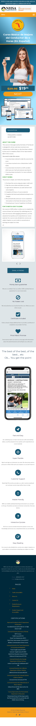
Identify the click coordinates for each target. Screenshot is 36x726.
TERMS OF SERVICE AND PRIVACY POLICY (18, 712)
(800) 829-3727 (20, 577)
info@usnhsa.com (19, 579)
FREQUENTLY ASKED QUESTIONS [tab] (15, 136)
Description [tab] (12, 130)
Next (18, 94)
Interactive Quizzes (18, 522)
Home (13, 588)
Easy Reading (18, 543)
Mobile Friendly (18, 500)
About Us (14, 596)
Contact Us (15, 600)
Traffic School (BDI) (17, 592)
